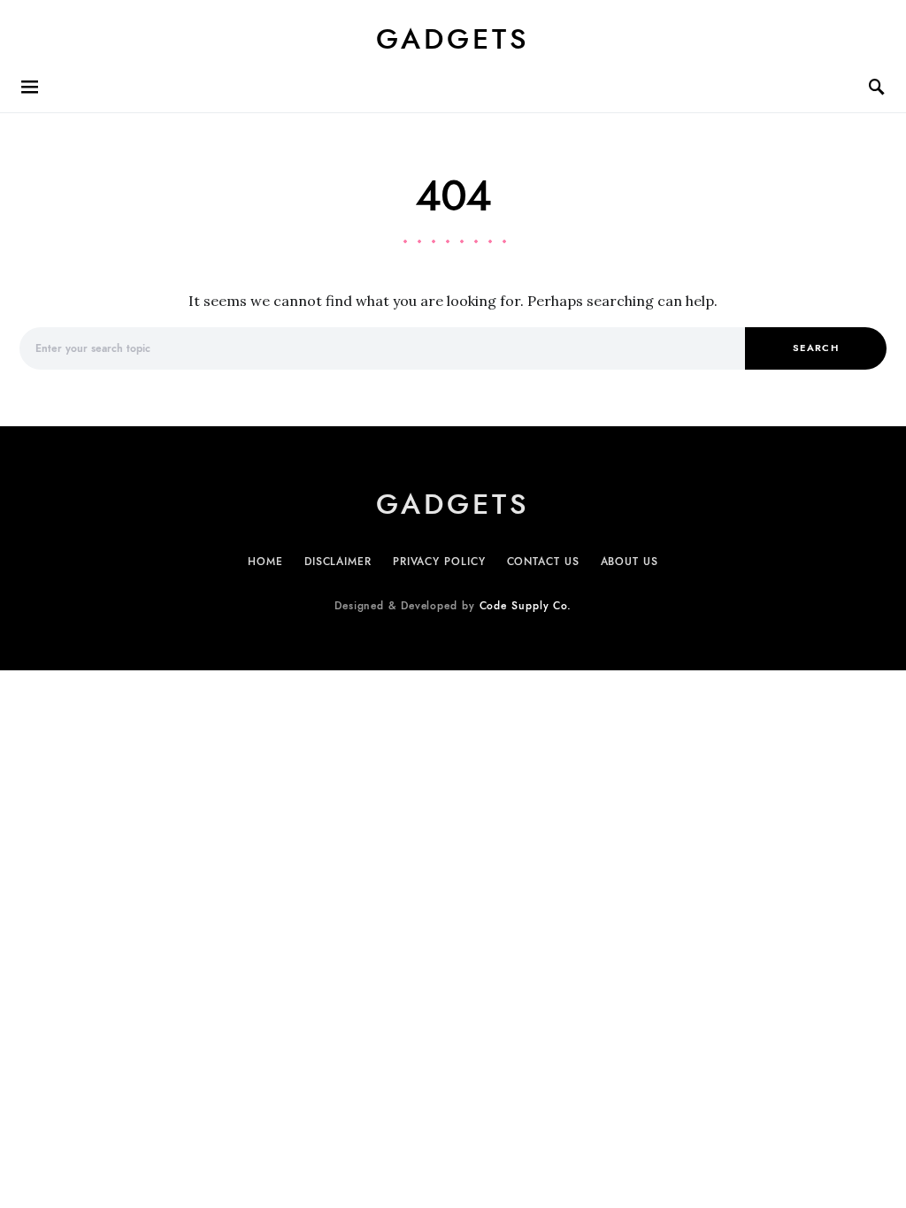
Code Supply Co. (526, 606)
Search (816, 348)
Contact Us (543, 561)
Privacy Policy (439, 561)
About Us (629, 561)
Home (265, 561)
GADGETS (453, 38)
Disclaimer (338, 561)
